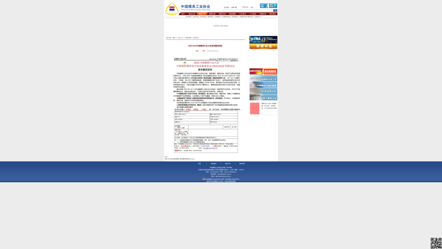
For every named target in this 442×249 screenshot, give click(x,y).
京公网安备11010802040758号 (214, 179)
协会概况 (213, 164)
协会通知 (188, 17)
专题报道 (217, 17)
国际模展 (232, 14)
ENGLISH (245, 7)
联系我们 (272, 14)
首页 (183, 14)
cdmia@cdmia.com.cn (224, 174)
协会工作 (202, 14)
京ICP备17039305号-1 (232, 179)
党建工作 (257, 17)
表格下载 (234, 7)
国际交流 (222, 14)
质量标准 (263, 14)
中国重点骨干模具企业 (246, 17)
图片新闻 (203, 17)
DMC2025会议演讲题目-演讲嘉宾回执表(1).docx (180, 159)
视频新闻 (210, 17)
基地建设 (235, 17)
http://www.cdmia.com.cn (223, 176)
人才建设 (253, 14)
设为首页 (226, 7)
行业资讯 (242, 14)
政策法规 (212, 14)
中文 (252, 7)
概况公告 (192, 14)
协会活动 (196, 17)
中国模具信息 (226, 17)
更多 (275, 108)
